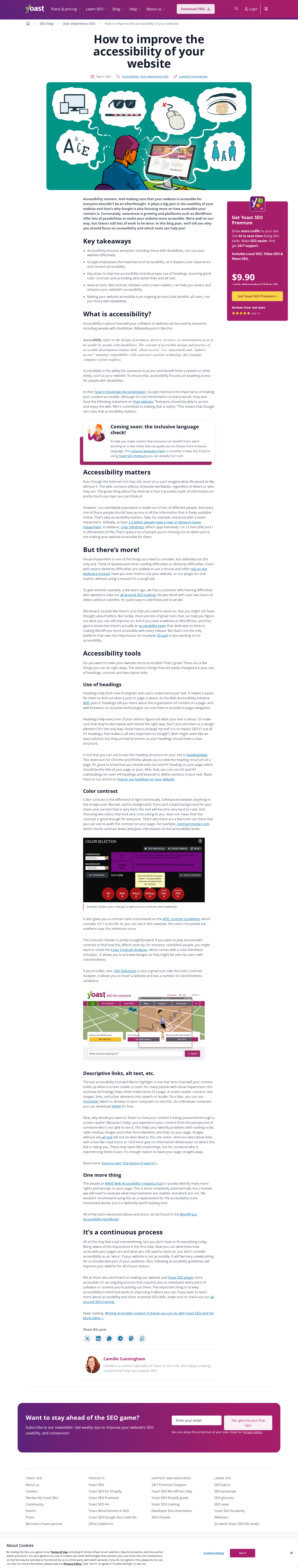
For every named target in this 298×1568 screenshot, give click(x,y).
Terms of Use (59, 1552)
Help (133, 8)
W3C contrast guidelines (181, 919)
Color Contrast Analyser (129, 950)
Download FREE (193, 9)
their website (143, 401)
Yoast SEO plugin (181, 1277)
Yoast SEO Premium (133, 456)
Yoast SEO (34, 1478)
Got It (242, 1553)
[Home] (28, 24)
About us (154, 8)
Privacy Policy (72, 1564)
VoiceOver (91, 1101)
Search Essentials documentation (120, 392)
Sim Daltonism (125, 971)
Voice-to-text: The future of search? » (130, 1163)
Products (97, 1478)
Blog (116, 8)
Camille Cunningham (193, 76)
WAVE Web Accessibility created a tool (134, 1183)
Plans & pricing (64, 8)
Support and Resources (171, 1478)
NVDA (116, 1106)
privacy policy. (253, 1432)
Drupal (162, 635)
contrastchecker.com (193, 824)
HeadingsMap (196, 755)
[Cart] (266, 9)
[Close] (291, 1553)
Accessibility (130, 76)
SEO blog (46, 23)
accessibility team (152, 626)
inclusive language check (148, 451)
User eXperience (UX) (79, 23)
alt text (107, 1137)
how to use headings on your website (145, 779)
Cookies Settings (213, 1553)
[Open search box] (236, 9)
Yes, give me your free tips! (248, 1423)
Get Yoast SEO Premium (257, 296)
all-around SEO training (138, 595)
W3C (86, 703)
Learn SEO (94, 8)
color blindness (132, 527)
